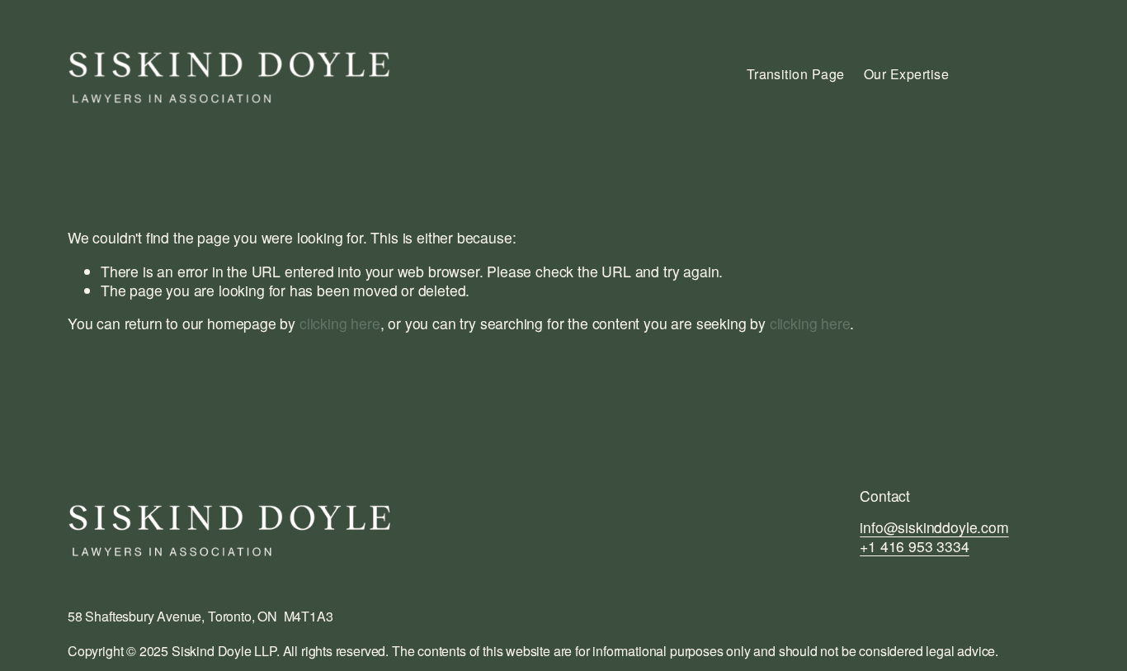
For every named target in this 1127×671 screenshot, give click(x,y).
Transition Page (796, 73)
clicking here (339, 323)
